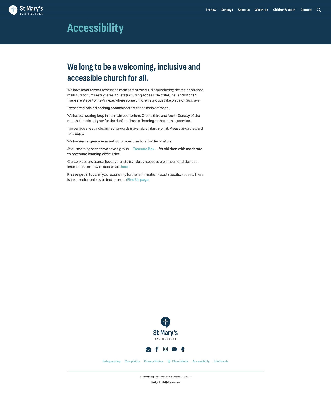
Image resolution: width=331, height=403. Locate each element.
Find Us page (138, 179)
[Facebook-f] (156, 349)
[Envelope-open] (148, 349)
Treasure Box (143, 148)
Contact (306, 10)
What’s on (261, 10)
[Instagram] (165, 349)
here (124, 166)
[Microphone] (182, 349)
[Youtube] (174, 349)
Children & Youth (284, 10)
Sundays (227, 10)
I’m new (211, 10)
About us (244, 10)
